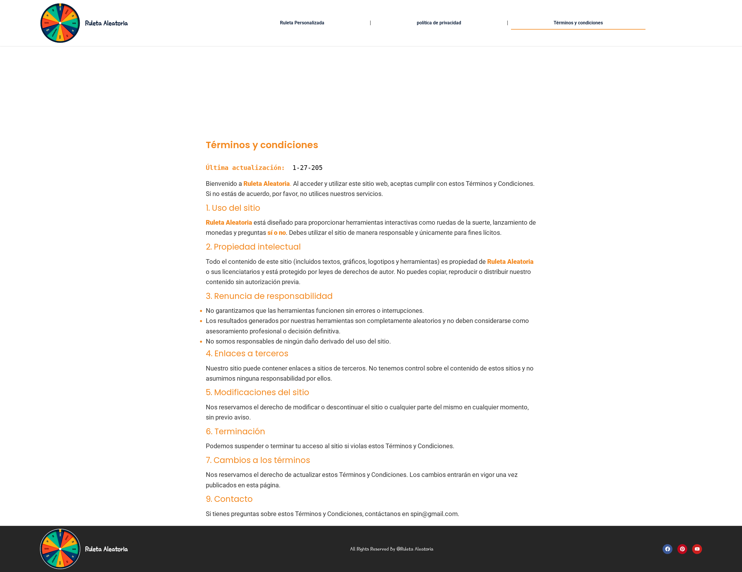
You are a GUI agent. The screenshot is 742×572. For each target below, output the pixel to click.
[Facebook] (667, 549)
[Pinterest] (682, 549)
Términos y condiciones (578, 23)
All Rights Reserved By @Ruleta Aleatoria (391, 549)
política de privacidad (439, 23)
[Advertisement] (371, 89)
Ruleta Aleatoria (106, 23)
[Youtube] (697, 549)
